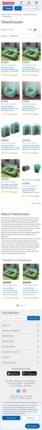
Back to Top (36, 203)
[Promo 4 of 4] (24, 305)
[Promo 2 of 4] (20, 305)
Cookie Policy (29, 383)
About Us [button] (6, 325)
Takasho (4, 243)
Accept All (11, 418)
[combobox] (18, 8)
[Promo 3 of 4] (22, 305)
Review (30, 418)
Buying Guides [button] (8, 346)
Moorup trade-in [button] (9, 362)
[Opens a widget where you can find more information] (32, 426)
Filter (30, 30)
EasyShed (22, 245)
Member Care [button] (8, 341)
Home (3, 14)
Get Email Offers (10, 312)
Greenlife (36, 239)
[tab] (21, 325)
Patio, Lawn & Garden (14, 14)
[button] (36, 8)
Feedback (28, 386)
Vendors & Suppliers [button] (11, 330)
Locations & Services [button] (11, 352)
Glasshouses (7, 17)
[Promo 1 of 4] (17, 305)
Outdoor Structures (30, 14)
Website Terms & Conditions (25, 381)
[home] (8, 3)
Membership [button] (7, 336)
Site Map (9, 381)
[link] (10, 60)
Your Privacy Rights (14, 383)
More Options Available (31, 180)
